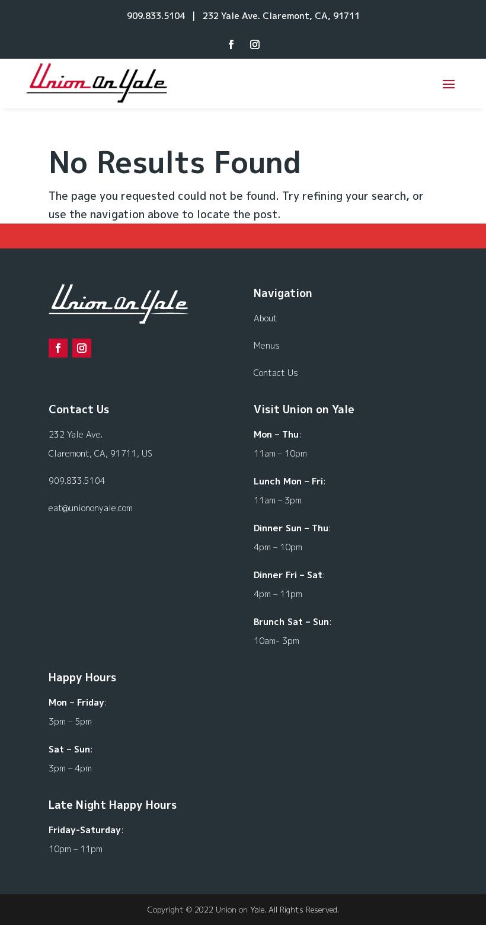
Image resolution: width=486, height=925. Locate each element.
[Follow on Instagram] (254, 44)
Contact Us (276, 372)
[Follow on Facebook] (231, 44)
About (265, 318)
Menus (267, 345)
